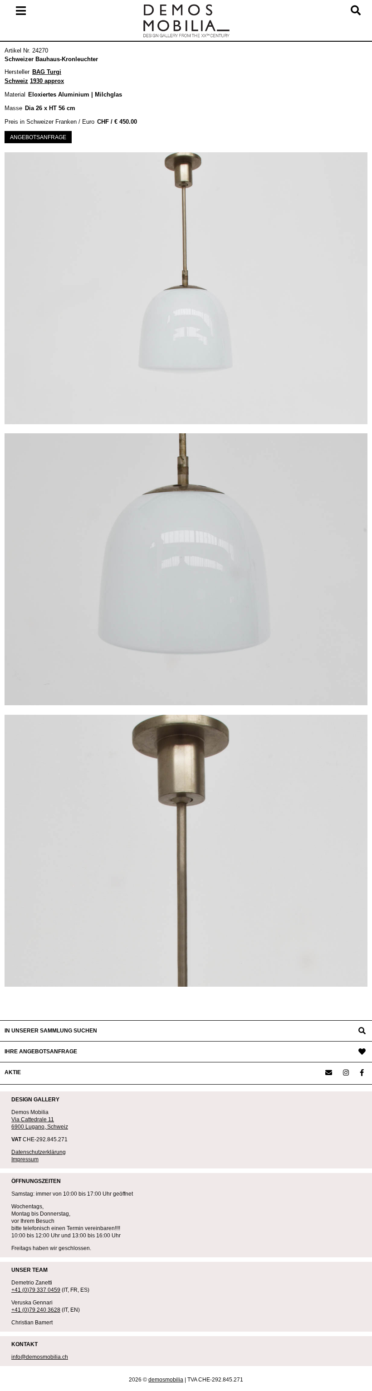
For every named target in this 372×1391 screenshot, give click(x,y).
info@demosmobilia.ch (39, 1357)
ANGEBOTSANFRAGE (38, 137)
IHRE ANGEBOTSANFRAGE (41, 1051)
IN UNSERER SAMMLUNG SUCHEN (51, 1030)
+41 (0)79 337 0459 (35, 1290)
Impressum (25, 1159)
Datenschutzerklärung (38, 1152)
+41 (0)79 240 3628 (35, 1310)
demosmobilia (165, 1379)
